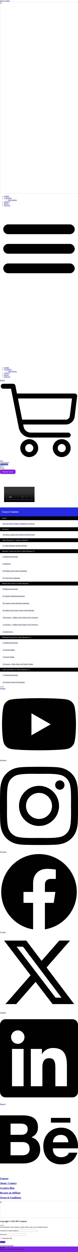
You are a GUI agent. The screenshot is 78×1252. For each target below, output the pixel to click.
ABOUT (7, 202)
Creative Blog (7, 1188)
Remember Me (7, 1238)
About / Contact (8, 1183)
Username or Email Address (9, 1231)
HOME (6, 196)
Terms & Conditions (10, 1197)
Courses (4, 1178)
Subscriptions (12, 200)
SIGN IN (7, 205)
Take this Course (7, 472)
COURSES (8, 198)
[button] (39, 286)
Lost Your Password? (7, 1245)
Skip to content (5, 1)
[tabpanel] (39, 489)
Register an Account (6, 1251)
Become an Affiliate (10, 1192)
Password (3, 1234)
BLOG (6, 204)
